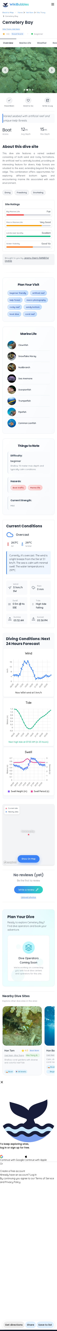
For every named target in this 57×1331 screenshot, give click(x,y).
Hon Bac (51, 1050)
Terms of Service (44, 1178)
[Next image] (51, 70)
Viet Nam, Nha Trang (14, 1055)
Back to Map (8, 12)
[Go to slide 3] (30, 90)
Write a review (26, 889)
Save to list (45, 1325)
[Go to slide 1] (24, 90)
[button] (28, 1132)
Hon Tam (9, 1050)
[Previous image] (5, 70)
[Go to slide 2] (27, 90)
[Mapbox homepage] (10, 862)
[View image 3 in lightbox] (28, 70)
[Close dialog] (2, 1082)
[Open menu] (53, 4)
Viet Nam (29, 12)
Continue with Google (12, 1159)
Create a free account (12, 1171)
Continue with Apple (35, 1159)
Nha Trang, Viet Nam (11, 29)
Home (20, 12)
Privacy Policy (12, 1182)
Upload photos (28, 897)
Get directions (14, 1325)
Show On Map (29, 858)
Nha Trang (40, 12)
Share (30, 1325)
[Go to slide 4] (32, 90)
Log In (33, 1174)
